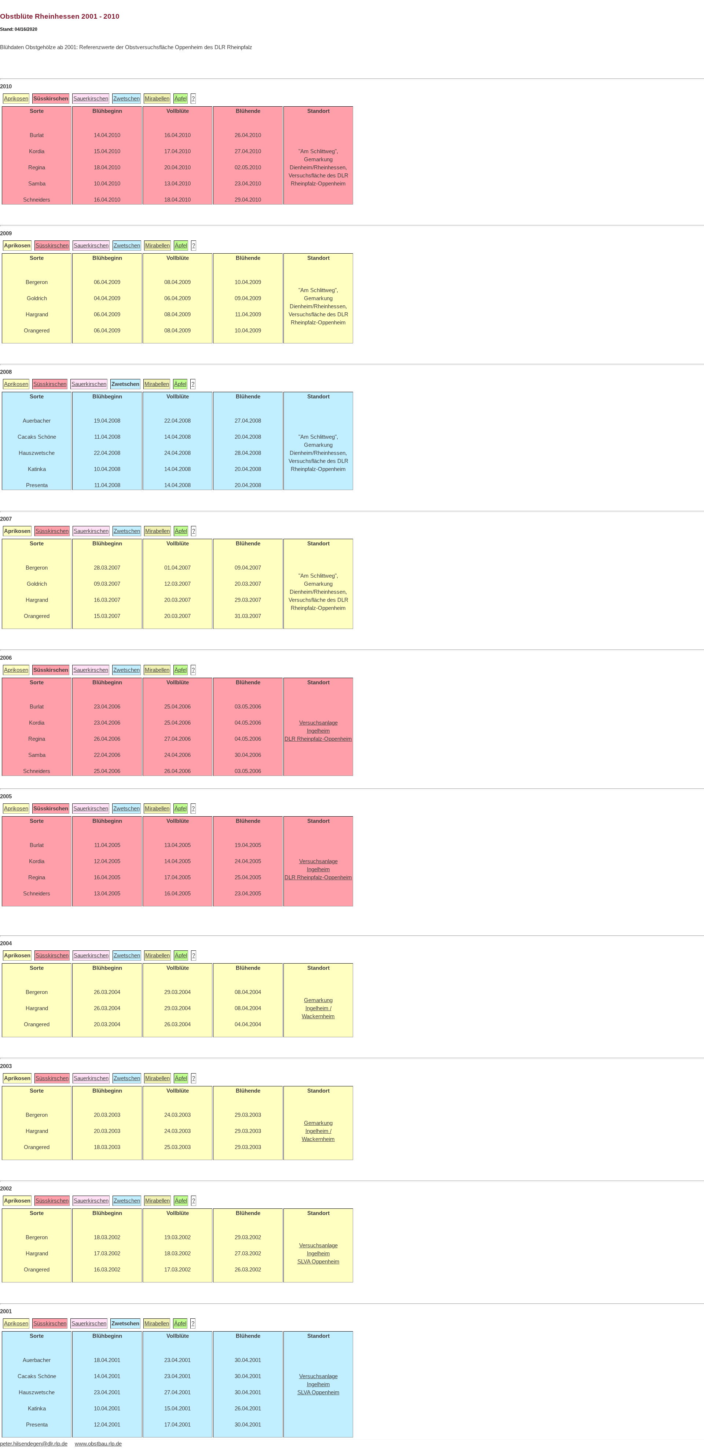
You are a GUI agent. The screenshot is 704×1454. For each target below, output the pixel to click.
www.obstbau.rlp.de (98, 1444)
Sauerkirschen (90, 99)
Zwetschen (126, 99)
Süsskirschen (52, 246)
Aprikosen (16, 99)
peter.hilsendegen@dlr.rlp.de (33, 1444)
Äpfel (181, 99)
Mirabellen (157, 99)
